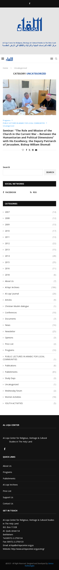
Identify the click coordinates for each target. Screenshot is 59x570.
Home (5, 68)
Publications (30, 365)
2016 (30, 268)
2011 (30, 237)
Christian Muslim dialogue (30, 306)
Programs (30, 350)
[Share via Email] (36, 150)
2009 (30, 224)
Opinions (30, 337)
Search (6, 167)
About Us (30, 281)
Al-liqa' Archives (30, 287)
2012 (30, 243)
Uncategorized (30, 384)
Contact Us (8, 503)
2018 (30, 274)
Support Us (8, 497)
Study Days (30, 378)
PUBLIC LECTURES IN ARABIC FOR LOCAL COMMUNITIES (29, 358)
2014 (30, 256)
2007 (30, 212)
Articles (30, 299)
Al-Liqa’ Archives (10, 484)
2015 (30, 262)
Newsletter (30, 331)
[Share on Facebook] (26, 150)
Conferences (30, 312)
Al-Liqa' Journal (30, 293)
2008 (30, 218)
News (30, 325)
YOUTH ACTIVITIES (30, 403)
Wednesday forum (30, 390)
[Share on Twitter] (29, 150)
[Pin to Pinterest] (33, 150)
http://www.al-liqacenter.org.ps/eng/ (27, 549)
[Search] (56, 58)
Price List (30, 344)
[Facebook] (29, 3)
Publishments (30, 371)
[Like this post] (23, 150)
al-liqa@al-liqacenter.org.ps (21, 545)
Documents (30, 318)
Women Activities (30, 397)
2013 (30, 249)
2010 (30, 230)
